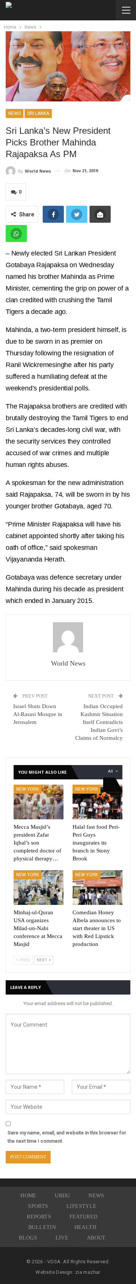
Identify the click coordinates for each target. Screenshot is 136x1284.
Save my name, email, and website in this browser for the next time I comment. (67, 1137)
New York (27, 789)
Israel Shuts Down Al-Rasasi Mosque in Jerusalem (37, 714)
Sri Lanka (38, 113)
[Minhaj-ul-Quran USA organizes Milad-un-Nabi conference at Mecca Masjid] (38, 887)
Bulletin (42, 1227)
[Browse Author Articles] (68, 637)
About (96, 1238)
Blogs (28, 1238)
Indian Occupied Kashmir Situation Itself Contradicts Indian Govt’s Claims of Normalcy (99, 722)
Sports (38, 1206)
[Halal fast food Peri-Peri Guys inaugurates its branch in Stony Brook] (97, 802)
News (14, 113)
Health (85, 1227)
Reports (39, 1217)
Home (28, 1195)
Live (62, 1238)
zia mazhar (87, 1272)
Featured (84, 1217)
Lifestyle (81, 1206)
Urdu (62, 1195)
